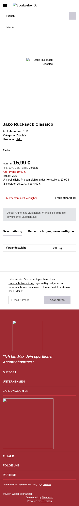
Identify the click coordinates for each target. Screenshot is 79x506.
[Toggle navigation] (5, 4)
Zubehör (21, 135)
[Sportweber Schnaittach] (25, 5)
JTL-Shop (46, 501)
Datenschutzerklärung (21, 283)
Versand (33, 167)
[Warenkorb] (72, 5)
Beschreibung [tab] (12, 231)
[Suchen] (72, 16)
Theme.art (47, 497)
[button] (66, 5)
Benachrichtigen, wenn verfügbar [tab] (51, 231)
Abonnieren (57, 300)
